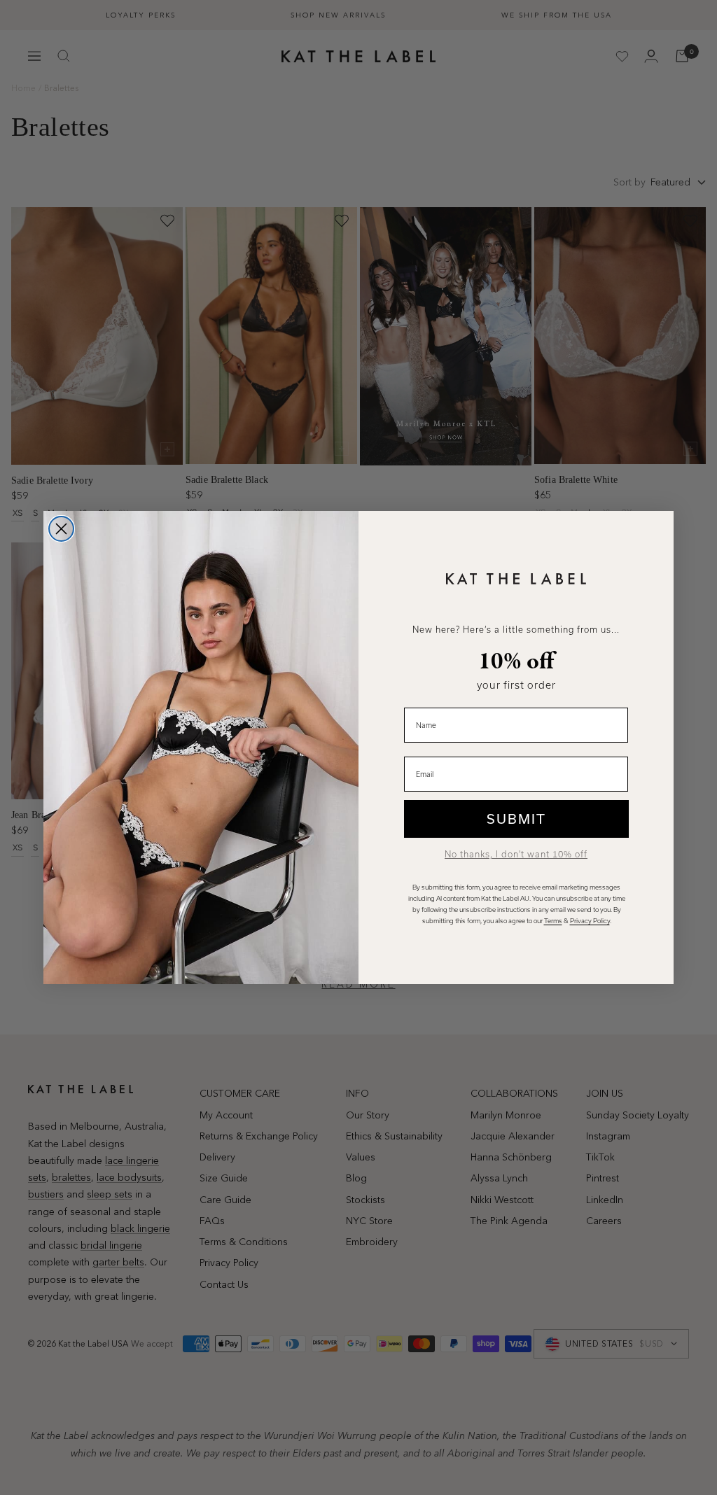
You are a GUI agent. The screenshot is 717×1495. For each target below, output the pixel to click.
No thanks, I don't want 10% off (516, 854)
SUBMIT (516, 819)
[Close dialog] (61, 529)
